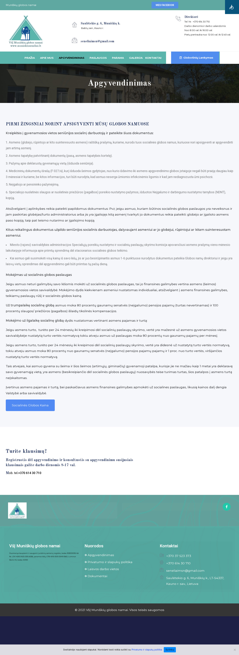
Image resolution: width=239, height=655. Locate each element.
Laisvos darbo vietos (103, 569)
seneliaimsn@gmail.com (185, 570)
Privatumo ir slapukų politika (110, 562)
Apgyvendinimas (101, 555)
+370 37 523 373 (178, 556)
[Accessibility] (232, 7)
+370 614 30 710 (178, 563)
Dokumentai (97, 576)
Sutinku (170, 649)
